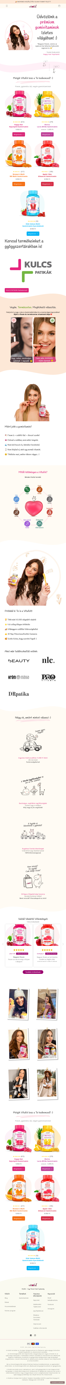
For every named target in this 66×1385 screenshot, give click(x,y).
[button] (6, 6)
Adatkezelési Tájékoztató (37, 1305)
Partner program (10, 1311)
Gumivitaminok (24, 1298)
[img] (18, 950)
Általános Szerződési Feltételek (36, 1317)
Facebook (51, 1304)
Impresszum (37, 1324)
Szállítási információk (40, 1328)
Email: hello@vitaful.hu (53, 1299)
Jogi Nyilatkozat (38, 1311)
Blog (6, 1298)
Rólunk (7, 1302)
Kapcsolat (36, 1300)
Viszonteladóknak (10, 1306)
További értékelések (33, 972)
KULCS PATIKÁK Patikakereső (16, 290)
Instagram (51, 1309)
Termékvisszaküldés (57, 1382)
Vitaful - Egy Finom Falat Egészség (36, 1347)
